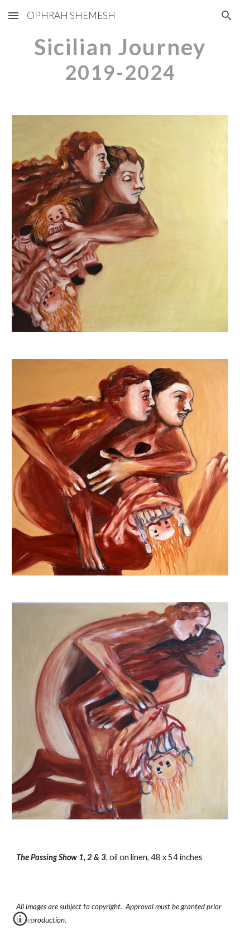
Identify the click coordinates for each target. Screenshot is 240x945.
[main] (120, 59)
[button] (13, 15)
